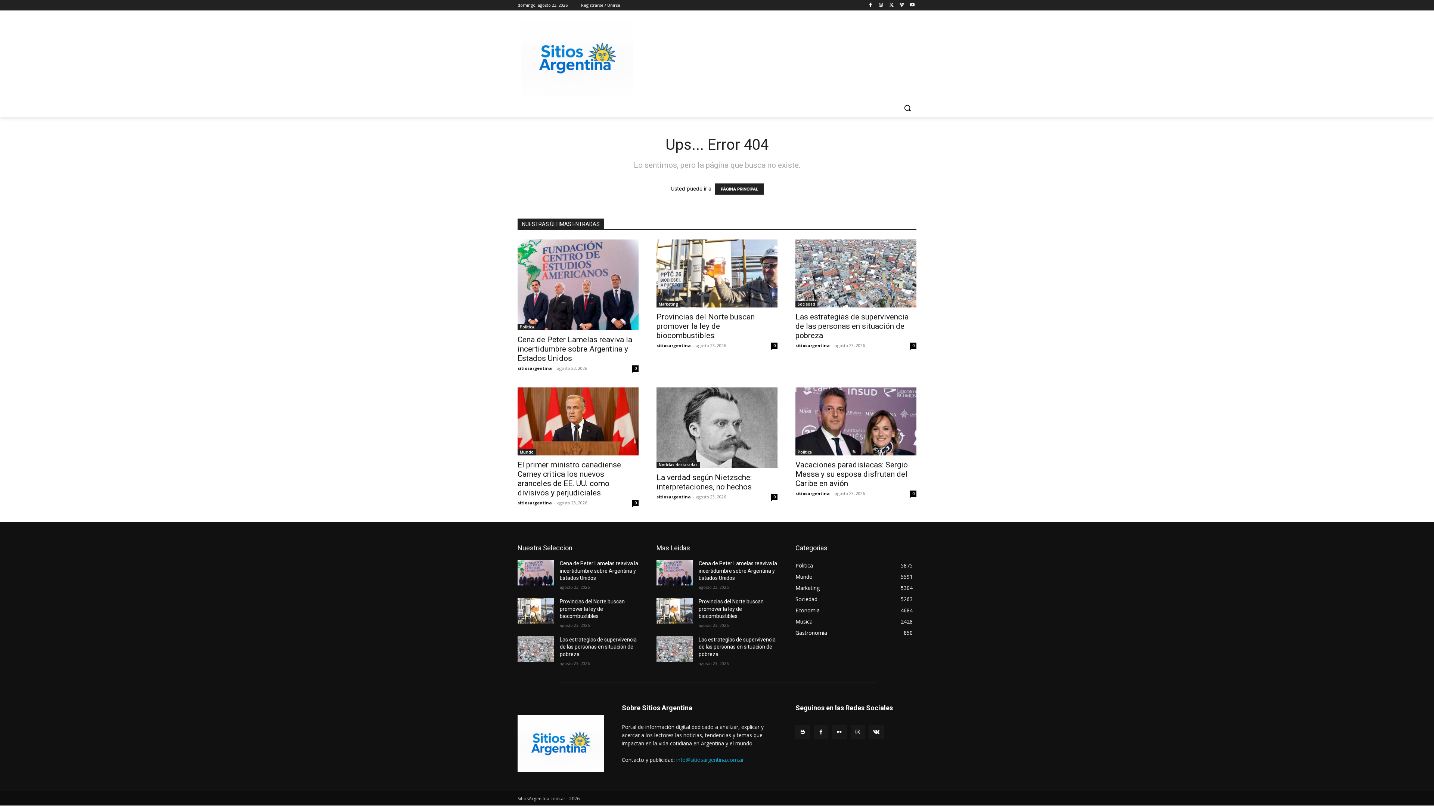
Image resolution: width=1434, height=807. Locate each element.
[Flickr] (839, 732)
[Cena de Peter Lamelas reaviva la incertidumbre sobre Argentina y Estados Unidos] (578, 284)
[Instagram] (881, 5)
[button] (907, 108)
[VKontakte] (876, 732)
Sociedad (806, 304)
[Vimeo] (901, 5)
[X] (891, 5)
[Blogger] (802, 732)
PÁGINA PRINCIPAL (739, 189)
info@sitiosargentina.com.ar (710, 759)
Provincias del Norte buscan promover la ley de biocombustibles (706, 326)
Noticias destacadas (678, 464)
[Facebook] (870, 5)
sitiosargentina (535, 368)
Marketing (668, 304)
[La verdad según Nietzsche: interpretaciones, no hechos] (717, 427)
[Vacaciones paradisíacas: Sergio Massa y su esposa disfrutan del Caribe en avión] (855, 421)
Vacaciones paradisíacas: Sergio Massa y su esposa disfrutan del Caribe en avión (851, 474)
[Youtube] (912, 5)
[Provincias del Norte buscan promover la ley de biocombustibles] (717, 273)
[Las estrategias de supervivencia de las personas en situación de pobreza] (855, 273)
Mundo (527, 452)
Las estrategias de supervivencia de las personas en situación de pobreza (852, 326)
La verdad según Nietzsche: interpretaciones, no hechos (704, 482)
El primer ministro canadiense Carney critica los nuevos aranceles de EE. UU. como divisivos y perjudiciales (569, 478)
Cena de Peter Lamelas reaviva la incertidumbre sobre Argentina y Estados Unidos (575, 349)
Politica (527, 327)
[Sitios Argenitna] (561, 743)
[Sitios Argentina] (577, 58)
